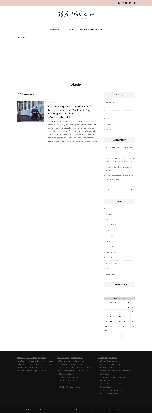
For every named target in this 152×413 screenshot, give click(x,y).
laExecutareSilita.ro (25, 367)
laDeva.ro (61, 371)
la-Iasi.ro (113, 357)
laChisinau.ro (40, 367)
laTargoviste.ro (104, 387)
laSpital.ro (42, 357)
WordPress (122, 410)
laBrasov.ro (103, 357)
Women (108, 129)
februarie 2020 (110, 274)
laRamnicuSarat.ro (67, 380)
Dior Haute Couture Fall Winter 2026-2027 (120, 147)
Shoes (52, 102)
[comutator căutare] (134, 3)
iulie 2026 (109, 209)
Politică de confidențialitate (91, 29)
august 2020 (110, 268)
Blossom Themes (102, 410)
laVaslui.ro (103, 364)
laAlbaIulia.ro (114, 364)
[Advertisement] (76, 54)
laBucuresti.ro (77, 357)
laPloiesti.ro (85, 364)
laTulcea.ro (104, 393)
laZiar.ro (49, 361)
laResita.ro (124, 377)
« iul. (107, 335)
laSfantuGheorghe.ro (108, 361)
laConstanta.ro (79, 361)
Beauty (108, 108)
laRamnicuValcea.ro (66, 384)
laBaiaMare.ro (124, 371)
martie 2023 (110, 236)
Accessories (110, 102)
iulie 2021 (109, 258)
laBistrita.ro (104, 374)
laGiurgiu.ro (83, 371)
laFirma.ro (22, 364)
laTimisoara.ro (63, 367)
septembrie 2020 (111, 263)
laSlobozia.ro (123, 384)
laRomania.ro (63, 357)
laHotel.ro (21, 361)
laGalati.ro (74, 364)
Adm (51, 117)
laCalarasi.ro (86, 367)
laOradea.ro (62, 377)
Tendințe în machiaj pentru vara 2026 (118, 153)
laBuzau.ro (76, 367)
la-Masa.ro (31, 361)
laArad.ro (102, 371)
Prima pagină (54, 29)
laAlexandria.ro (105, 367)
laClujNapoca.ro (64, 361)
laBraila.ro (115, 377)
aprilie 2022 (109, 247)
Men (107, 113)
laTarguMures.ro (118, 390)
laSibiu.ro (102, 384)
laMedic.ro (32, 357)
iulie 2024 (109, 220)
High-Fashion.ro (76, 14)
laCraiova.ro (62, 364)
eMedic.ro (21, 357)
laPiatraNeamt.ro (24, 371)
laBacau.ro (112, 371)
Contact (69, 29)
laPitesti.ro (73, 377)
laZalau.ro (113, 393)
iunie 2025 (109, 214)
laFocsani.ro (71, 371)
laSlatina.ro (112, 384)
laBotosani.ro (103, 377)
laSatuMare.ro (105, 380)
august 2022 (110, 241)
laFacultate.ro (34, 364)
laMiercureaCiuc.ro (65, 374)
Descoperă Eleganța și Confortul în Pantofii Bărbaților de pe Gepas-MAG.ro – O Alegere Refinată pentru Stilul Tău (71, 110)
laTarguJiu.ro (104, 390)
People (108, 119)
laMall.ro (41, 361)
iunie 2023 (109, 230)
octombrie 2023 (111, 225)
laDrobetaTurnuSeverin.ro (70, 387)
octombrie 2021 (111, 252)
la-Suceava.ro (47, 364)
